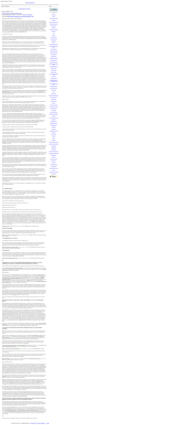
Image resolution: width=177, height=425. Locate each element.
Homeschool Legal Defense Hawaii (53, 95)
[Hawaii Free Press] (29, 2)
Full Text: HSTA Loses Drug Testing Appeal (12, 13)
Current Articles (22, 8)
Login (47, 423)
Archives (28, 8)
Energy (24, 14)
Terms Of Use (33, 423)
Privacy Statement (41, 423)
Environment (29, 14)
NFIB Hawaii (54, 132)
